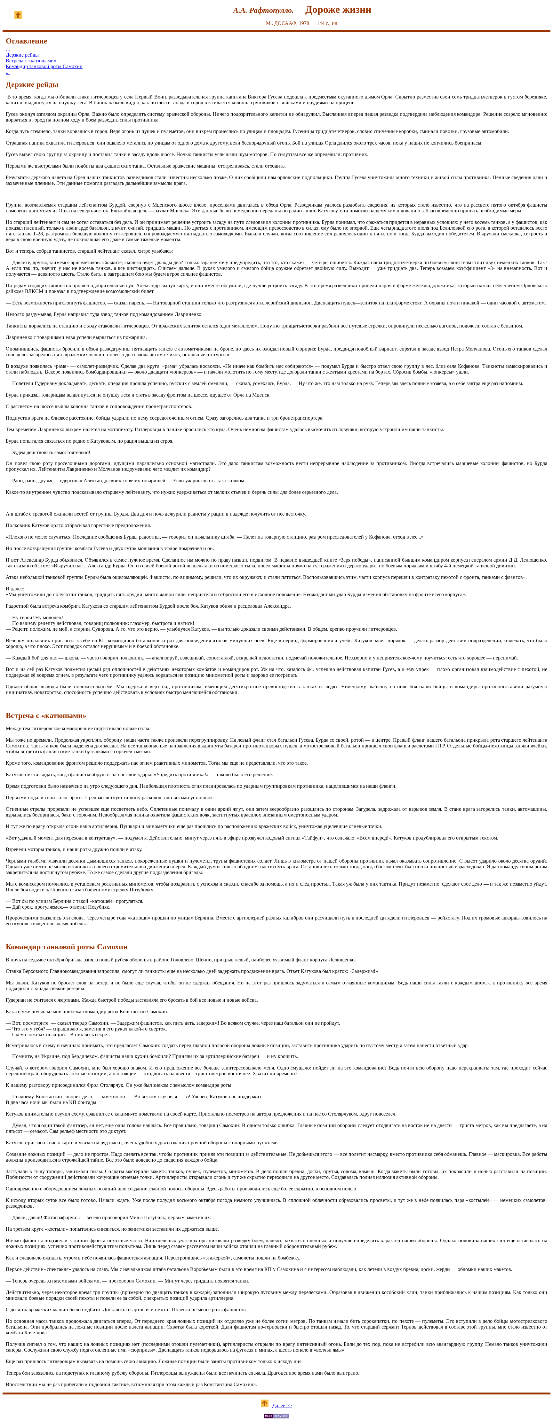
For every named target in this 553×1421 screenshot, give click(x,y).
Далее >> (282, 1405)
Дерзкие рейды (22, 55)
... (8, 48)
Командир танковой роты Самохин (44, 66)
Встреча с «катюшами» (31, 60)
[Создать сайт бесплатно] (276, 1416)
